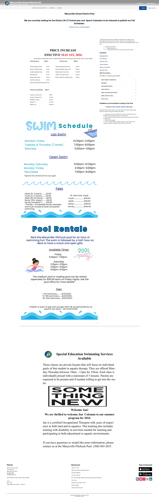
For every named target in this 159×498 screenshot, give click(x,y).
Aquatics (59, 7)
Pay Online (74, 480)
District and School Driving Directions (80, 470)
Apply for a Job (75, 467)
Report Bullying (75, 485)
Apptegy (82, 496)
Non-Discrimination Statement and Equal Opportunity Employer (86, 477)
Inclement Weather (75, 472)
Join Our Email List (75, 475)
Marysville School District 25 (39, 7)
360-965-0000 (10, 473)
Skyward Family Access (77, 487)
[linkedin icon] (150, 480)
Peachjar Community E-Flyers (78, 482)
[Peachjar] (147, 480)
